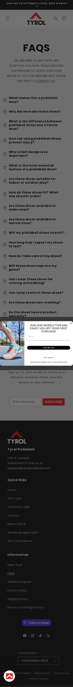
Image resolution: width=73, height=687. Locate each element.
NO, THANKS (48, 357)
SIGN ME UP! (48, 348)
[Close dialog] (71, 323)
